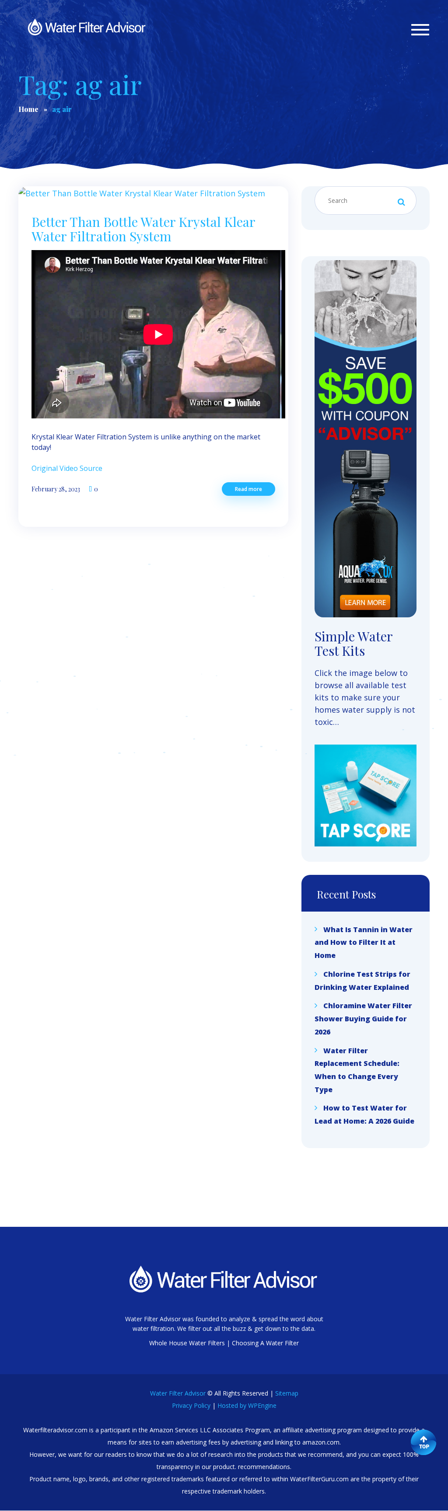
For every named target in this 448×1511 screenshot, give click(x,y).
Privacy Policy (191, 1405)
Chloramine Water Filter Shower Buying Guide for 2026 (363, 1018)
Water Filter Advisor (178, 1393)
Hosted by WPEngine (246, 1405)
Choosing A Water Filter (265, 1343)
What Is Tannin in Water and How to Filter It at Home (364, 942)
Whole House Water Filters (187, 1343)
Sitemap (286, 1393)
